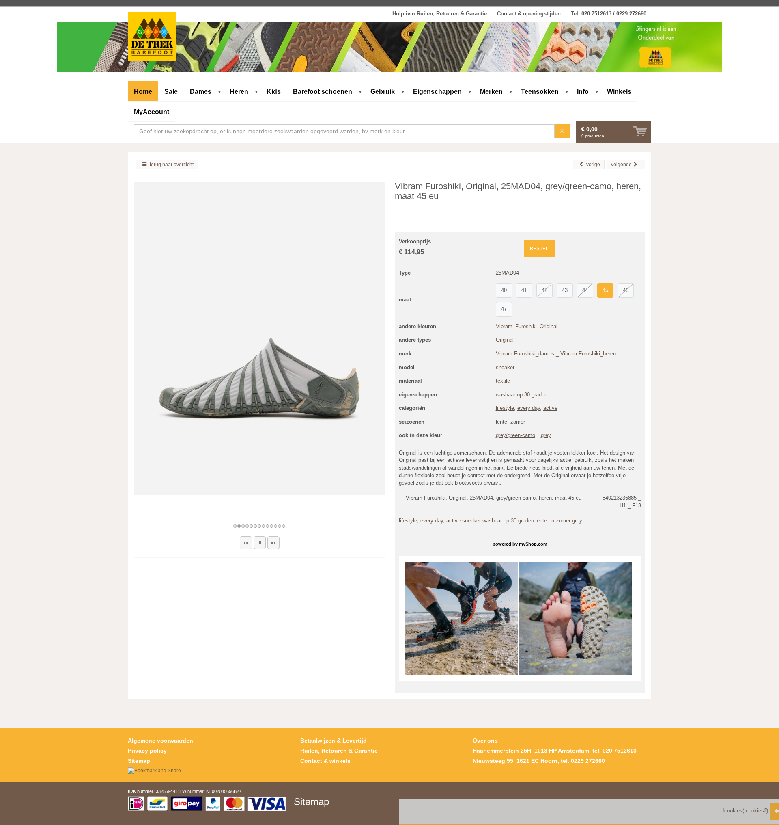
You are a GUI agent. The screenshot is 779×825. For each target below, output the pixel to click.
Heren (239, 91)
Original (505, 340)
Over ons (485, 740)
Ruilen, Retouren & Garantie (339, 750)
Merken (491, 91)
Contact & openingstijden (529, 14)
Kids (274, 91)
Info (583, 91)
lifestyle (505, 408)
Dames (200, 91)
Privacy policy (147, 750)
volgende (621, 164)
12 (280, 526)
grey (546, 435)
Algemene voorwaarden (160, 740)
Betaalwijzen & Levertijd (333, 740)
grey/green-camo (515, 435)
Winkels (619, 91)
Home (143, 91)
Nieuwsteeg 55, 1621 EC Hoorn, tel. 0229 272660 (539, 761)
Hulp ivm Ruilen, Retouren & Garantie (439, 14)
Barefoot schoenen (322, 91)
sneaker (505, 367)
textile (503, 381)
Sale (171, 91)
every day (528, 408)
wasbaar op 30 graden (521, 395)
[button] (246, 542)
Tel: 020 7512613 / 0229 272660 (608, 14)
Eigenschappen (437, 91)
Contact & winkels (325, 761)
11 (276, 526)
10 (272, 526)
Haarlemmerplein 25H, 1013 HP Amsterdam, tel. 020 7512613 (555, 750)
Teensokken (540, 91)
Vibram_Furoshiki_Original (526, 326)
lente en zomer (553, 521)
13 (284, 526)
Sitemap (139, 761)
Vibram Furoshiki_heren (588, 354)
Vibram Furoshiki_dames (525, 354)
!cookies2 (755, 811)
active (550, 408)
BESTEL (539, 248)
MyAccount (151, 111)
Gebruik (382, 91)
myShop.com (533, 543)
